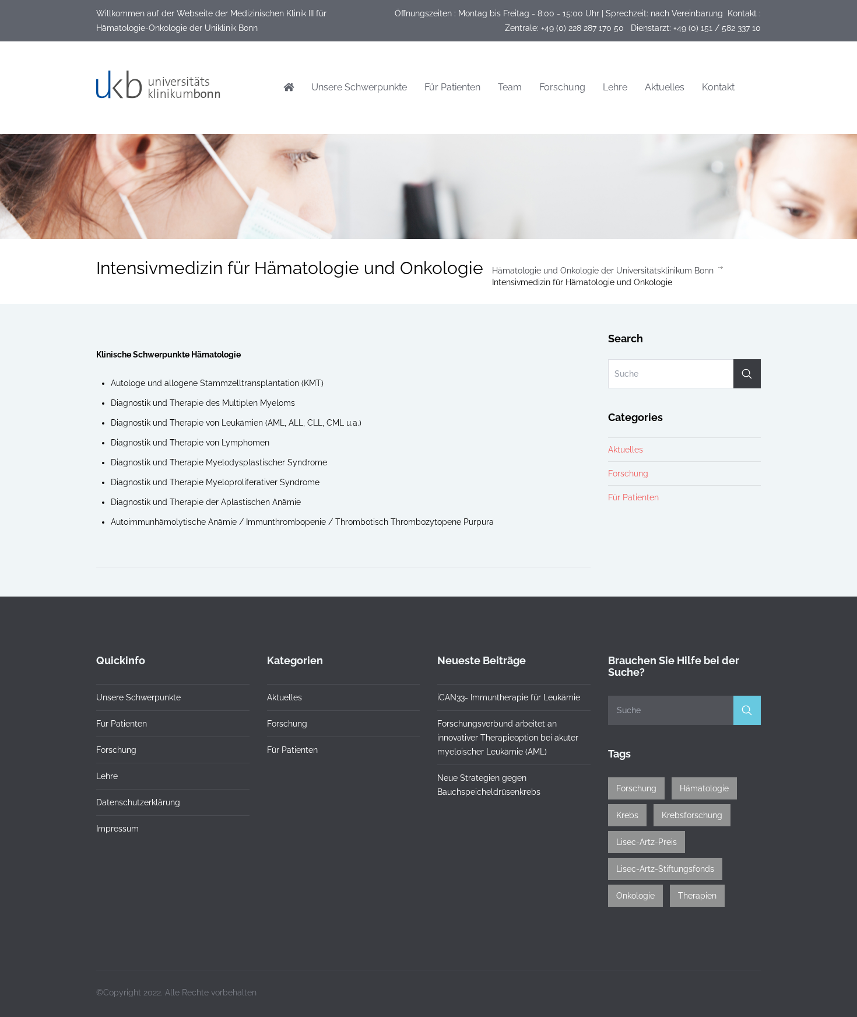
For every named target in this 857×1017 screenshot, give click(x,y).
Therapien (697, 895)
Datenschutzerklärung (138, 802)
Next (584, 332)
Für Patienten (452, 87)
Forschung (562, 87)
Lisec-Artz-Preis (646, 842)
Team (510, 87)
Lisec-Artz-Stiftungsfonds (665, 869)
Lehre (615, 87)
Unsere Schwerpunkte (359, 87)
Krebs (627, 815)
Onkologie (635, 895)
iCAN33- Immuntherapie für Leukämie (508, 697)
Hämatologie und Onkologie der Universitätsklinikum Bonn (603, 270)
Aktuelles (664, 87)
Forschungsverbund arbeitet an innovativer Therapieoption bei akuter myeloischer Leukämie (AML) (507, 737)
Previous (102, 332)
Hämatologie (704, 788)
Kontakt (718, 87)
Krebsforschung (692, 815)
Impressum (117, 828)
